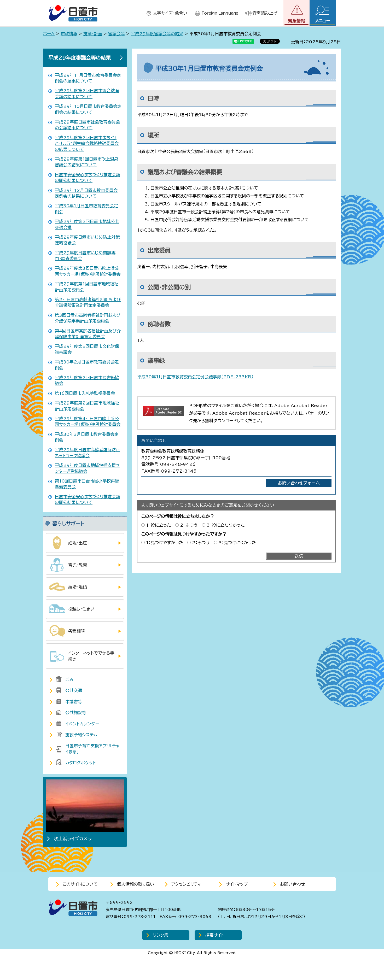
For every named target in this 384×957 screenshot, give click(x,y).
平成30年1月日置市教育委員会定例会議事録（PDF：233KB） (195, 377)
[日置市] (73, 13)
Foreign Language (219, 13)
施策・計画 (92, 34)
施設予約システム (81, 735)
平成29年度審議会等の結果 (157, 34)
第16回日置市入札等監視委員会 (85, 393)
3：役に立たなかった (226, 525)
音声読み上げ (264, 13)
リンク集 (160, 935)
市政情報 (69, 34)
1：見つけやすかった (164, 543)
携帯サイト (214, 935)
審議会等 (116, 34)
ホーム (49, 34)
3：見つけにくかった (237, 543)
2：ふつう (189, 525)
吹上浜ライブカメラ (73, 838)
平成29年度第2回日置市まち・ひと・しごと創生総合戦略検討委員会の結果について (87, 143)
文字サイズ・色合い (170, 13)
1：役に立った (158, 525)
